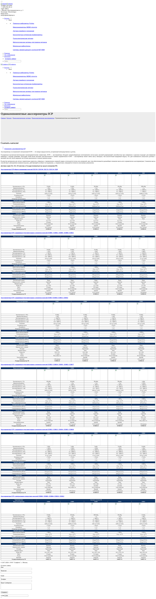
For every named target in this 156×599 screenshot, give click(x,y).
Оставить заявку (10, 59)
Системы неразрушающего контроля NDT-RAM (29, 50)
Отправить (4, 592)
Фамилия (3, 570)
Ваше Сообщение (6, 583)
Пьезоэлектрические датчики (23, 38)
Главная (3, 118)
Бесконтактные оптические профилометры (27, 35)
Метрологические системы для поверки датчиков (30, 42)
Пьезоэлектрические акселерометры (43, 118)
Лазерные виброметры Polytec (23, 23)
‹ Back (10, 20)
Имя (2, 567)
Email (2, 575)
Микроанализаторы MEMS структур (25, 27)
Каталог (9, 118)
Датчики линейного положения (23, 31)
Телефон (3, 579)
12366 (2, 595)
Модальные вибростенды (21, 46)
